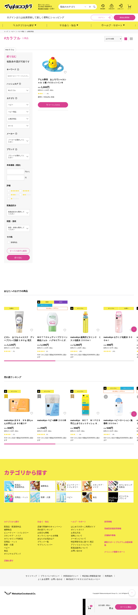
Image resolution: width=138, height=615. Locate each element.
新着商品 (14, 242)
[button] (134, 329)
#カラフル (10, 50)
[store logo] (18, 7)
